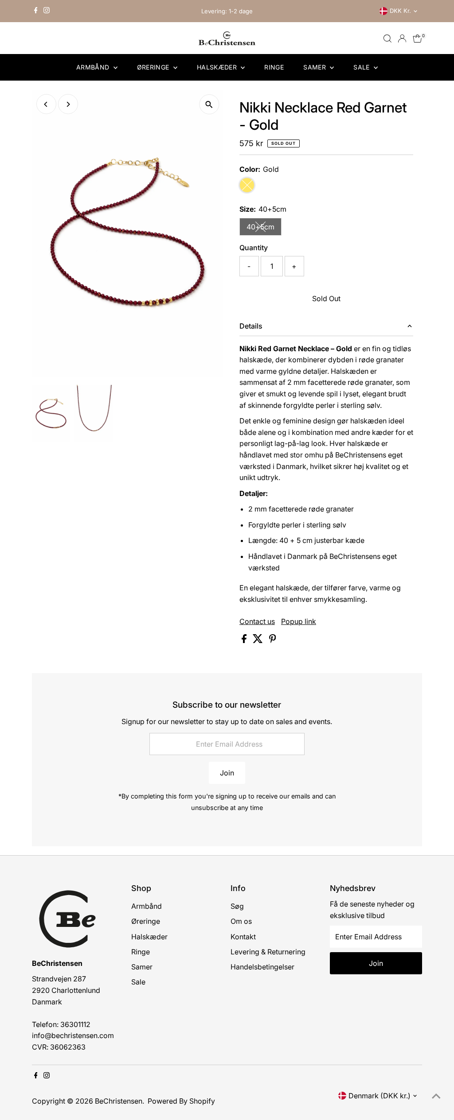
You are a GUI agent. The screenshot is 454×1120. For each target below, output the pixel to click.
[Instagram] (46, 11)
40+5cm (264, 228)
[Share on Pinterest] (272, 640)
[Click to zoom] (209, 104)
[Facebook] (36, 11)
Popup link (298, 621)
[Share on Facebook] (245, 640)
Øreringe (154, 67)
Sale (362, 67)
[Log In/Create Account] (402, 39)
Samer (315, 67)
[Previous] (46, 104)
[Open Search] (387, 39)
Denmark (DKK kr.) (379, 1095)
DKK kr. (400, 10)
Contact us (257, 621)
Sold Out (326, 298)
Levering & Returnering (268, 951)
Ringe (274, 67)
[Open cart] (417, 39)
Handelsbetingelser (262, 966)
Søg (237, 906)
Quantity (253, 247)
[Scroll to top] (436, 1095)
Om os (241, 921)
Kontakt (243, 936)
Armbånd (93, 67)
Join (227, 772)
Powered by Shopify (181, 1101)
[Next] (68, 104)
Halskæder (218, 67)
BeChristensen (118, 1101)
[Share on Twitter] (259, 640)
